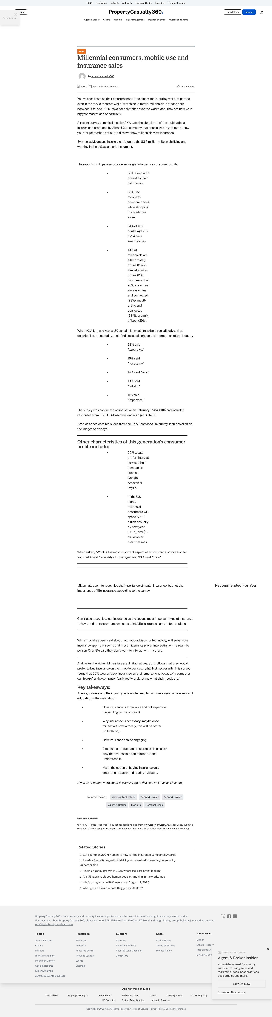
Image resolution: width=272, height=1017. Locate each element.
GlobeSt (153, 995)
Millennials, (157, 104)
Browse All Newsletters (231, 992)
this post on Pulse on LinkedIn (162, 783)
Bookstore (160, 3)
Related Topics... (97, 797)
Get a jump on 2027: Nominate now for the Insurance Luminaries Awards (129, 854)
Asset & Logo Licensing (129, 950)
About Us (121, 940)
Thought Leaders (176, 3)
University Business (160, 1000)
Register (249, 12)
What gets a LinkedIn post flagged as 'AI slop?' (113, 888)
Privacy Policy (164, 950)
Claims (39, 945)
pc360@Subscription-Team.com (54, 924)
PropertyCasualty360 (78, 995)
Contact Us (122, 955)
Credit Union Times (130, 995)
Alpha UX (118, 128)
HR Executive (109, 1000)
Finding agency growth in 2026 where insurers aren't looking (122, 870)
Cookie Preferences (176, 1009)
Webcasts (127, 3)
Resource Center (143, 3)
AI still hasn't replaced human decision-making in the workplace (124, 876)
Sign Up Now (241, 983)
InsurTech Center (45, 960)
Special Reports (44, 965)
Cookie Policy (163, 940)
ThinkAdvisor (51, 995)
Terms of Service (165, 945)
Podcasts (114, 3)
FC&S (89, 3)
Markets (39, 950)
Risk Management (45, 955)
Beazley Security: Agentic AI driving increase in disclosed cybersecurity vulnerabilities (127, 863)
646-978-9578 (108, 920)
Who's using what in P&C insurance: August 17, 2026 (116, 882)
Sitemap (80, 965)
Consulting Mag (199, 995)
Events (20, 12)
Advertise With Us (126, 945)
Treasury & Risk (174, 995)
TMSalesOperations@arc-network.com (111, 828)
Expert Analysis (44, 970)
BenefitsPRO (105, 995)
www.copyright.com (154, 824)
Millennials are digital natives (127, 663)
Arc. (107, 1009)
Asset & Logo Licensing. (175, 828)
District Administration (133, 1000)
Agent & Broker (44, 940)
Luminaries (101, 3)
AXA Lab (130, 123)
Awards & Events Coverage (50, 975)
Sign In (200, 939)
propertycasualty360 (102, 76)
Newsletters (233, 12)
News (81, 51)
